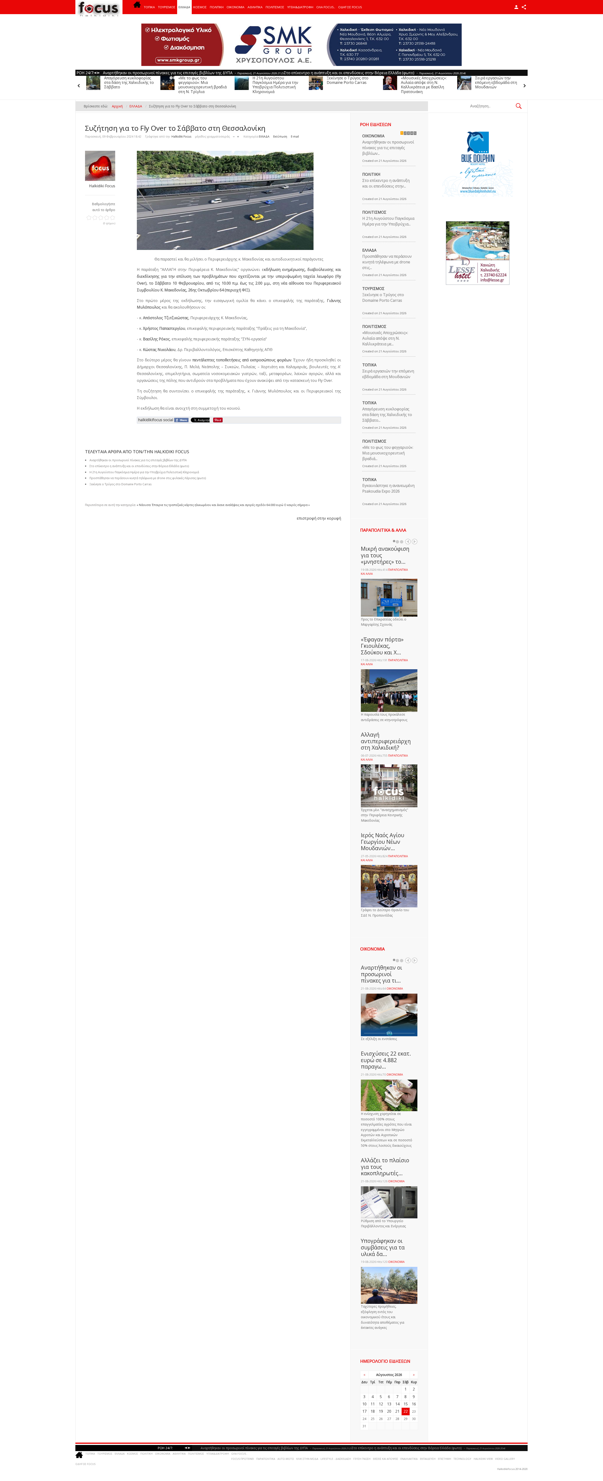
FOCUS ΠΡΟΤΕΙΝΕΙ (242, 1459)
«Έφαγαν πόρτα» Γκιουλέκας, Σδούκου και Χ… (382, 646)
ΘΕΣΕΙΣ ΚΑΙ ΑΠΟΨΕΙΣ (385, 1459)
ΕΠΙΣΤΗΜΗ (444, 1459)
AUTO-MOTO (285, 1459)
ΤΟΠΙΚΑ (149, 7)
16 (414, 1404)
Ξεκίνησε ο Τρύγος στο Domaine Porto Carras (273, 80)
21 (397, 1411)
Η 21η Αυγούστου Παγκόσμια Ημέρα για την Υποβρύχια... (388, 221)
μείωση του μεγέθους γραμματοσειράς (234, 135)
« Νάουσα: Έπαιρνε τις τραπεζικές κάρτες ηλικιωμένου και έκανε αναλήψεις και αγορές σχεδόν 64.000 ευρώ (210, 505)
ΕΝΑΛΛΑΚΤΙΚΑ (409, 1459)
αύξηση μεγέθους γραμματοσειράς (238, 135)
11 (373, 1404)
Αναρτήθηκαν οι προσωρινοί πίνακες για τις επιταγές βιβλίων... (388, 147)
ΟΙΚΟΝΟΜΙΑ (235, 7)
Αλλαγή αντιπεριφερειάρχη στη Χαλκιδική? (386, 741)
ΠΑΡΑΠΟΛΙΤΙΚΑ (265, 1459)
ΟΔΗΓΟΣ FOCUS (350, 7)
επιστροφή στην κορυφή (319, 518)
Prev (408, 541)
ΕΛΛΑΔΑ (184, 7)
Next (414, 541)
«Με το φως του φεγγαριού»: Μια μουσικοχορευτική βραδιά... (387, 453)
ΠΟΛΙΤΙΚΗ (217, 7)
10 (364, 1404)
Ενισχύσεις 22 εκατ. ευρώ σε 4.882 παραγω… (386, 1060)
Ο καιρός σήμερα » (297, 505)
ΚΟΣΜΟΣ (200, 7)
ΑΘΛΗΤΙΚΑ (255, 7)
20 (389, 1411)
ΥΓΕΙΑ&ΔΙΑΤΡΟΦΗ (300, 7)
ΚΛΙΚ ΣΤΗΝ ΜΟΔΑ (307, 1459)
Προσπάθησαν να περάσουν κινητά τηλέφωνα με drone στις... (387, 262)
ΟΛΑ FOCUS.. (239, 1453)
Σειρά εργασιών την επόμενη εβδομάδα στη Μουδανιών (422, 82)
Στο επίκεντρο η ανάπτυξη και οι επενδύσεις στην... (386, 183)
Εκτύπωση (280, 137)
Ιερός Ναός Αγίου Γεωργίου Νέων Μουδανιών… (382, 841)
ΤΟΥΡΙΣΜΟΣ (166, 7)
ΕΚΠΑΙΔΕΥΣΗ (428, 1459)
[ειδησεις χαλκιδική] (137, 7)
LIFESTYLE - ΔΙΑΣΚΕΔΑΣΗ (336, 1459)
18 (373, 1411)
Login (516, 7)
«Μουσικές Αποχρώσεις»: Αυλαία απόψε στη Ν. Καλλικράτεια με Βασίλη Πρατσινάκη (349, 84)
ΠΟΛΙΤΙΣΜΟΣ (275, 7)
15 (405, 1404)
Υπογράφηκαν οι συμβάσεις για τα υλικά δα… (383, 1247)
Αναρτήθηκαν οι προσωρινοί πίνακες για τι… (381, 974)
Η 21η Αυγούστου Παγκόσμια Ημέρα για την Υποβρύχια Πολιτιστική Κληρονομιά (201, 84)
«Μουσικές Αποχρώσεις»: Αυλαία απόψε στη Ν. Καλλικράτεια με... (385, 338)
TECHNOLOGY (462, 1459)
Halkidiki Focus (181, 137)
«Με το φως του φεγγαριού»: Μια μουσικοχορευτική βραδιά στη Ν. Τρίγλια (128, 84)
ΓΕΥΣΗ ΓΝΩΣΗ (362, 1459)
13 (389, 1404)
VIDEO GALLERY (505, 1459)
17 (364, 1411)
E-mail (295, 137)
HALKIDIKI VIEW (483, 1459)
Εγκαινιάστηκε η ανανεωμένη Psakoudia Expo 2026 (388, 488)
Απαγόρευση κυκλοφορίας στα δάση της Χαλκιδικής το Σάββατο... (387, 414)
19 (381, 1411)
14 (397, 1404)
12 (381, 1404)
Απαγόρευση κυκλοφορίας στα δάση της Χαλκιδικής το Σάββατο (500, 82)
